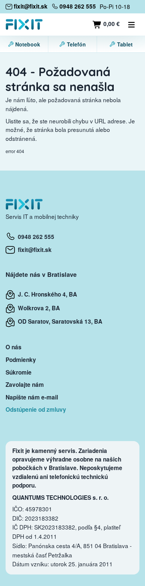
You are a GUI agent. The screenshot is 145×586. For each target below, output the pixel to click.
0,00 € (111, 24)
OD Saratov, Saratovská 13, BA (58, 321)
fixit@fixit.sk (33, 250)
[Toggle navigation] (131, 24)
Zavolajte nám (25, 385)
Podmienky (21, 360)
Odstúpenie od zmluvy (36, 409)
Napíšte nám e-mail (32, 397)
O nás (14, 347)
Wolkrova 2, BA (37, 308)
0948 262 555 (34, 237)
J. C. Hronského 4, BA (46, 294)
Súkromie (19, 372)
